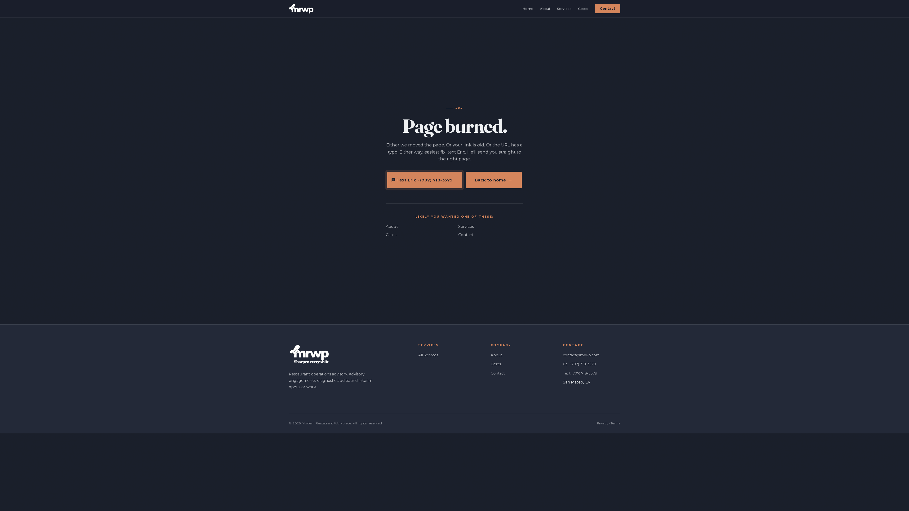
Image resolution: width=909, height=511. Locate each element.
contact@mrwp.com (581, 355)
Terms (615, 423)
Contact (607, 9)
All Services (428, 355)
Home (527, 9)
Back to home (493, 180)
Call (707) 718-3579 (579, 364)
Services (564, 9)
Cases (583, 9)
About (545, 9)
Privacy (602, 423)
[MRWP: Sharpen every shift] (301, 9)
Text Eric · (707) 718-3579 (424, 180)
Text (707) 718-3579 (580, 373)
